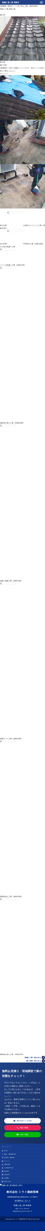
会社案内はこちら (22, 1200)
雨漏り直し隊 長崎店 (10, 2)
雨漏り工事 (4, 9)
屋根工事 (12, 9)
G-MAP (34, 1197)
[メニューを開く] (41, 2)
